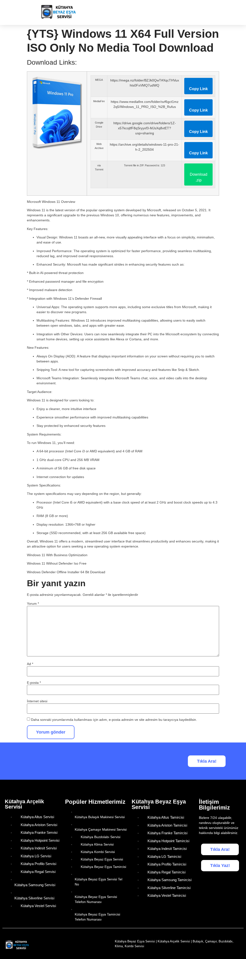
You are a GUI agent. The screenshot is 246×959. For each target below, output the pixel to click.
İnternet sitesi (37, 701)
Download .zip (198, 177)
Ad (30, 664)
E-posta (34, 682)
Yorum (33, 603)
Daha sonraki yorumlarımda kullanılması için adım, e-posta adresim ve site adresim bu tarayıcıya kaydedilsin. (114, 719)
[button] (236, 12)
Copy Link (198, 89)
